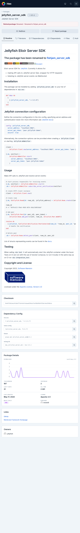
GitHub (6, 416)
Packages (6, 11)
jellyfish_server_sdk (14, 15)
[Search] (71, 4)
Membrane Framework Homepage (16, 420)
